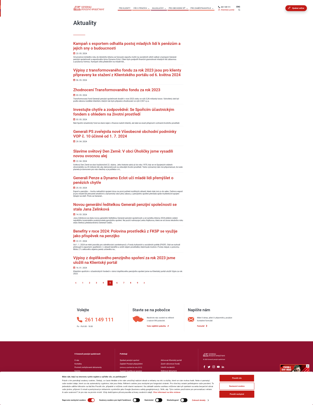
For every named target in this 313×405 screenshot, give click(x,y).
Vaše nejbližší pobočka (156, 326)
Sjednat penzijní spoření (129, 360)
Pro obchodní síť (177, 8)
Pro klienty (124, 8)
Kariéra (77, 371)
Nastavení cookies (237, 386)
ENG (238, 7)
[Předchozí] (75, 283)
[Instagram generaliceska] (213, 367)
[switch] (136, 400)
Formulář (200, 326)
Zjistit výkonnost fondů (170, 364)
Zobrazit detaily (198, 400)
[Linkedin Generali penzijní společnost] (223, 367)
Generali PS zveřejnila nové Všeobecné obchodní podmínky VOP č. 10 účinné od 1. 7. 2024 (124, 134)
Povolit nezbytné (237, 394)
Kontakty (78, 364)
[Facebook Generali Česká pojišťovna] (204, 367)
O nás (76, 360)
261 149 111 (225, 7)
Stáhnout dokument (169, 371)
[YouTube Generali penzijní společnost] (218, 367)
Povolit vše (237, 378)
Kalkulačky (158, 8)
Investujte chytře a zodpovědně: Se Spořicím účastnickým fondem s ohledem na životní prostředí (123, 112)
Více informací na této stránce (166, 392)
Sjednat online (298, 8)
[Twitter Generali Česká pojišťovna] (209, 367)
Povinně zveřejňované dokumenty (88, 367)
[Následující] (144, 283)
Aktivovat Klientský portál (171, 360)
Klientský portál (227, 10)
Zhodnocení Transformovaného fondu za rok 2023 (116, 90)
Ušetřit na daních (168, 367)
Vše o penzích (140, 8)
